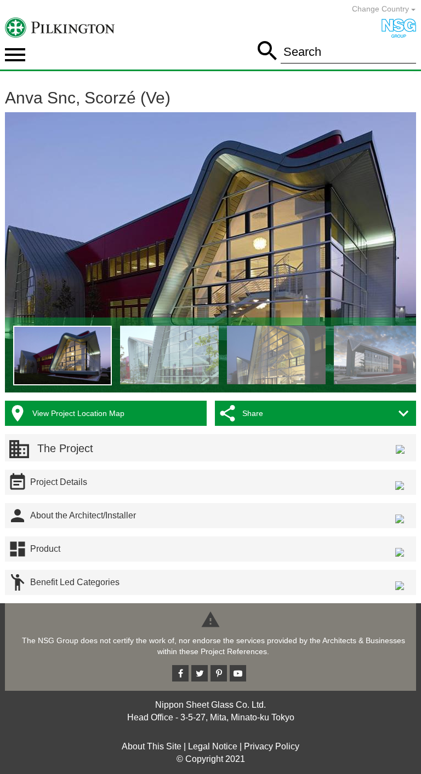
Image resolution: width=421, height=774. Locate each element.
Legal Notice (212, 746)
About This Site (151, 746)
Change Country (381, 8)
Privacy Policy (271, 746)
